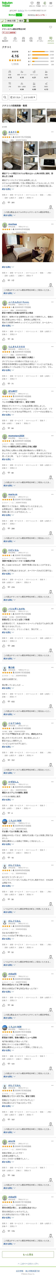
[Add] (50, 27)
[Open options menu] (52, 131)
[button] (9, 115)
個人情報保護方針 (32, 1271)
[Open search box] (5, 97)
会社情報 (19, 1271)
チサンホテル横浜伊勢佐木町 (14, 29)
